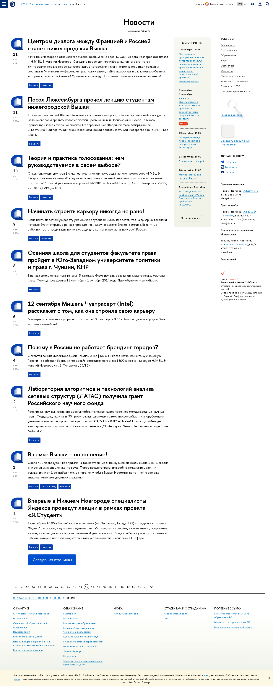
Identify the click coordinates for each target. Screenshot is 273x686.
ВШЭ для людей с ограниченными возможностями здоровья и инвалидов (34, 643)
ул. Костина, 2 (250, 190)
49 (128, 587)
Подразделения (21, 631)
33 (33, 587)
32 (27, 587)
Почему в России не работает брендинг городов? (93, 347)
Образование (228, 55)
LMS (166, 618)
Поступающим (229, 50)
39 (68, 587)
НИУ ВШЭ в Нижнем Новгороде (30, 597)
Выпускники (69, 656)
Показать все (189, 218)
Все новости (228, 45)
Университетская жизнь (234, 81)
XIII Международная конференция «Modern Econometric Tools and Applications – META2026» (191, 198)
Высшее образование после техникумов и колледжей (78, 630)
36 (51, 587)
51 (139, 587)
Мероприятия (192, 43)
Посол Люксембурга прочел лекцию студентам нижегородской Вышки (91, 103)
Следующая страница (51, 559)
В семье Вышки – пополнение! (67, 454)
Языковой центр (72, 651)
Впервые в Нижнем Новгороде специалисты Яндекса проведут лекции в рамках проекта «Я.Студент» (87, 507)
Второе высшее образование (79, 623)
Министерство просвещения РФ (232, 622)
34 (39, 587)
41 (80, 587)
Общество (227, 70)
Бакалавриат (69, 613)
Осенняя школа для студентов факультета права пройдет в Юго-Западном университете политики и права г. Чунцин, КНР (94, 259)
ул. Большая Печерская (234, 244)
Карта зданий (228, 259)
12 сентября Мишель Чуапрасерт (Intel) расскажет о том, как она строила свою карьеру (91, 307)
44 (98, 587)
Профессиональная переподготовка (83, 641)
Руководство (20, 618)
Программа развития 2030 (236, 91)
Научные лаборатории (126, 613)
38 (62, 587)
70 (151, 587)
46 (110, 587)
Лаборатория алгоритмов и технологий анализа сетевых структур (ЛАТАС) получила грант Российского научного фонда (91, 396)
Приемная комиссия (232, 184)
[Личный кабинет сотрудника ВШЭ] (260, 4)
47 (116, 587)
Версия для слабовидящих (27, 636)
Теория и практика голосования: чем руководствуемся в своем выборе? (76, 161)
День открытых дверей (191, 161)
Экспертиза (227, 65)
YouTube (230, 172)
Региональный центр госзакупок (80, 646)
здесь (206, 675)
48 (122, 587)
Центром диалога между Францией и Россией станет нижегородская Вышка (89, 44)
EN (245, 4)
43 (92, 587)
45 (104, 587)
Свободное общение (233, 76)
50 (133, 587)
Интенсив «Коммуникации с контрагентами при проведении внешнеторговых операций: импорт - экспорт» (190, 108)
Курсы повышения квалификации (81, 636)
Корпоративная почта (175, 613)
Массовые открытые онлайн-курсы (233, 627)
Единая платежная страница (28, 650)
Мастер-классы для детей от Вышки (190, 176)
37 (56, 587)
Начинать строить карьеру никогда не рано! (86, 211)
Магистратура (70, 618)
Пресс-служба (229, 205)
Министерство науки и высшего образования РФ (231, 615)
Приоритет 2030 (230, 86)
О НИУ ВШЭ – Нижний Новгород (31, 613)
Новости (56, 597)
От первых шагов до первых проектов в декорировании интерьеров (190, 142)
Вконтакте (231, 167)
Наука (224, 60)
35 (45, 587)
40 (74, 587)
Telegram (230, 162)
